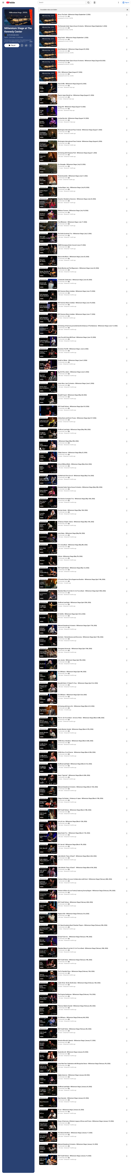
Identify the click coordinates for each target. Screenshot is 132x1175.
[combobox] (62, 2)
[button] (18, 17)
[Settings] (118, 2)
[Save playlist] (22, 45)
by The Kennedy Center (13, 35)
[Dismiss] (127, 9)
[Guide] (3, 2)
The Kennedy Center (63, 16)
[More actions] (30, 45)
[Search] (88, 2)
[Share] (26, 45)
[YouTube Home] (10, 2)
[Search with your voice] (94, 2)
